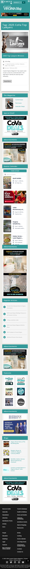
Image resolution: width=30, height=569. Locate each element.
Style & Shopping (21, 525)
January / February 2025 (11, 68)
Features (4, 544)
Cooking (19, 536)
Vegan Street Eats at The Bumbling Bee (18, 442)
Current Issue (19, 99)
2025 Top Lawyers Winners (13, 56)
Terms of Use (17, 560)
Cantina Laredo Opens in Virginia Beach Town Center (18, 469)
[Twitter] (7, 1)
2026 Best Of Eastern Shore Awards (14, 337)
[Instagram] (11, 1)
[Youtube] (11, 3)
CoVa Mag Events (21, 541)
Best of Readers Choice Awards (6, 548)
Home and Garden (22, 515)
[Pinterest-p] (9, 1)
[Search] (23, 2)
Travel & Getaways (22, 509)
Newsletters (5, 515)
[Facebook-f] (5, 1)
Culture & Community (20, 518)
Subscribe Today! (20, 106)
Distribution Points (7, 521)
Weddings (5, 539)
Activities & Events (22, 522)
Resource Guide (6, 509)
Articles (4, 524)
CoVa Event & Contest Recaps (21, 545)
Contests (19, 549)
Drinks (19, 533)
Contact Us (20, 551)
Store (3, 527)
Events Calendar (21, 539)
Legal (3, 541)
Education (5, 536)
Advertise (4, 518)
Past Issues (18, 103)
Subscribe (5, 512)
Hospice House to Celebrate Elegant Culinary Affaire (16, 452)
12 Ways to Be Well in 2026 (12, 320)
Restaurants (20, 528)
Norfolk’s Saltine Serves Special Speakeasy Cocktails (18, 460)
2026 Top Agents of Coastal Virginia (14, 332)
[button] (2, 1)
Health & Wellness (22, 512)
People (4, 533)
